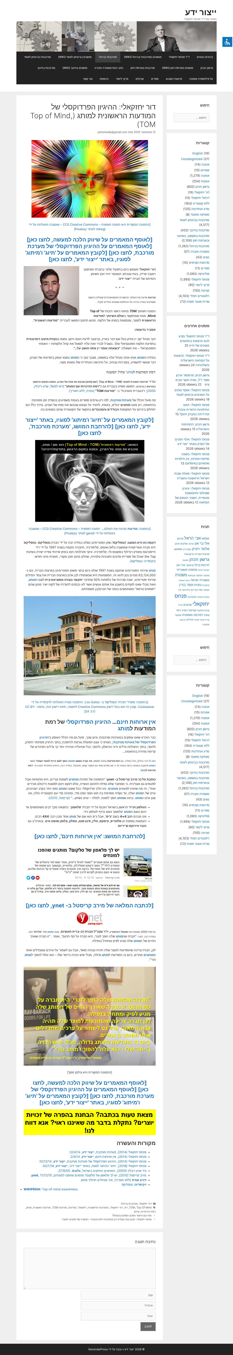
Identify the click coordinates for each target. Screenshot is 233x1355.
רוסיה (185, 610)
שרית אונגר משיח (198, 301)
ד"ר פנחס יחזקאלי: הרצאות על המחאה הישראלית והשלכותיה (191, 360)
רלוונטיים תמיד (199, 296)
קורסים (140, 78)
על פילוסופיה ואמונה (201, 78)
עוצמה (206, 589)
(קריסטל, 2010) (59, 798)
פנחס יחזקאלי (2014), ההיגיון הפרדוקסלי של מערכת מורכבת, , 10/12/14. (92, 1161)
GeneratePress (98, 1349)
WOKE (205, 538)
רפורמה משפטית (192, 615)
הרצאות (104, 78)
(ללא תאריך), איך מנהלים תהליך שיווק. (113, 1180)
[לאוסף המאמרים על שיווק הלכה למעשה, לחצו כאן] (90, 239)
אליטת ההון (181, 543)
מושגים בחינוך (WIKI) (74, 68)
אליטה (191, 544)
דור (126, 1207)
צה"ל (180, 605)
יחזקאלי (82, 1207)
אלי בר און (202, 543)
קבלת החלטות (203, 610)
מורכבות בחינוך (46, 68)
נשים (206, 257)
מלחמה (199, 575)
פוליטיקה (203, 274)
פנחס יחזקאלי (200, 279)
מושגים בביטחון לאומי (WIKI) (75, 57)
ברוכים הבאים (205, 57)
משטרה (181, 575)
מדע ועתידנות (200, 209)
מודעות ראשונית (42, 1207)
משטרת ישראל (200, 580)
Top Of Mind (144, 1207)
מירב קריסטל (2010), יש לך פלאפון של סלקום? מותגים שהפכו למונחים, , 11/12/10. (88, 1175)
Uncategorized (192, 159)
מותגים (74, 779)
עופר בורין (186, 585)
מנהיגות (191, 575)
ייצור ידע (201, 12)
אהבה (205, 164)
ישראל (206, 570)
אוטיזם (205, 170)
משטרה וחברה (200, 251)
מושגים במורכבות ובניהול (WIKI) (142, 57)
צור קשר (87, 78)
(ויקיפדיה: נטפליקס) (143, 561)
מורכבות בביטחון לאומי (37, 57)
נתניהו (198, 585)
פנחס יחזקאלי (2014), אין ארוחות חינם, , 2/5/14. (108, 1156)
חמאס (186, 560)
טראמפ (190, 565)
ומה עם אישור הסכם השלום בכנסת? (132, 1215)
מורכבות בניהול (108, 57)
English (197, 153)
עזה (200, 589)
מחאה (206, 575)
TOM (132, 1207)
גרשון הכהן (206, 68)
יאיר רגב (180, 565)
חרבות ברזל (202, 565)
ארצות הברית (202, 554)
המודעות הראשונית (98, 1207)
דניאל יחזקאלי (200, 198)
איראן (180, 538)
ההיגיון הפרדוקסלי (88, 721)
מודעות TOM (59, 1207)
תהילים (189, 619)
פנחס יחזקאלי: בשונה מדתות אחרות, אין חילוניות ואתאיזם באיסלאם (192, 458)
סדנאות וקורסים (199, 262)
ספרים (155, 78)
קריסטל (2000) (148, 931)
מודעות (72, 1207)
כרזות (200, 570)
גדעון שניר (189, 554)
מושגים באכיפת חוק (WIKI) (177, 68)
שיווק (136, 1211)
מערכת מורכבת (120, 400)
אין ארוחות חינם (136, 721)
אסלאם (178, 549)
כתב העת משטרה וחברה (108, 68)
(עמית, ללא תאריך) (81, 391)
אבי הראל (192, 537)
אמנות (205, 181)
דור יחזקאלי (145, 1203)
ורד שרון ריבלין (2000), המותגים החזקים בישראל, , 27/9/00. (102, 1171)
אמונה (205, 175)
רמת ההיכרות (148, 1211)
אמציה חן (187, 549)
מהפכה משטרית (187, 570)
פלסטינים (192, 597)
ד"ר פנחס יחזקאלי (179, 57)
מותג (140, 357)
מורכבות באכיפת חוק (143, 68)
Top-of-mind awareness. (51, 1189)
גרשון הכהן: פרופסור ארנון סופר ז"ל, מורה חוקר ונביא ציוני (192, 379)
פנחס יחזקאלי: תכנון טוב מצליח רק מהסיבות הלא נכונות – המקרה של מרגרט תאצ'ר (107, 1219)
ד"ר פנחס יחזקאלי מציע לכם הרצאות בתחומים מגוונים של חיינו (194, 340)
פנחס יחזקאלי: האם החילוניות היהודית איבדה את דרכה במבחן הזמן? (193, 409)
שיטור (178, 615)
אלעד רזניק (200, 548)
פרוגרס (187, 604)
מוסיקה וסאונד (200, 214)
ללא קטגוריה (201, 203)
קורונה (205, 290)
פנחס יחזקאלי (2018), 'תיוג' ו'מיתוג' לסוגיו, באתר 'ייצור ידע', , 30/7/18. (94, 1166)
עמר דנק (194, 590)
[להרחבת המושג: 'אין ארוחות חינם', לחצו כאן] (89, 836)
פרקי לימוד (122, 78)
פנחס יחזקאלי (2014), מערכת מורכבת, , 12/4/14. (107, 1152)
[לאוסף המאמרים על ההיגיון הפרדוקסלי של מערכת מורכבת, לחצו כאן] (92, 1092)
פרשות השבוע (174, 78)
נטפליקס (134, 1184)
